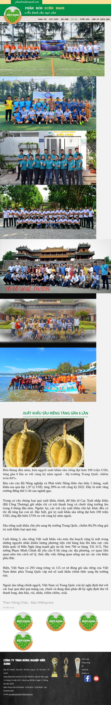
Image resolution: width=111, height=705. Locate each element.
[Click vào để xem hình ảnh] (43, 442)
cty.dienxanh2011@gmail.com (21, 694)
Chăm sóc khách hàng (101, 19)
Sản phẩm (64, 19)
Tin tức (74, 19)
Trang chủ (42, 19)
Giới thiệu (53, 19)
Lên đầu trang (8, 607)
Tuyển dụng (84, 19)
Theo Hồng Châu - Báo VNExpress (28, 602)
